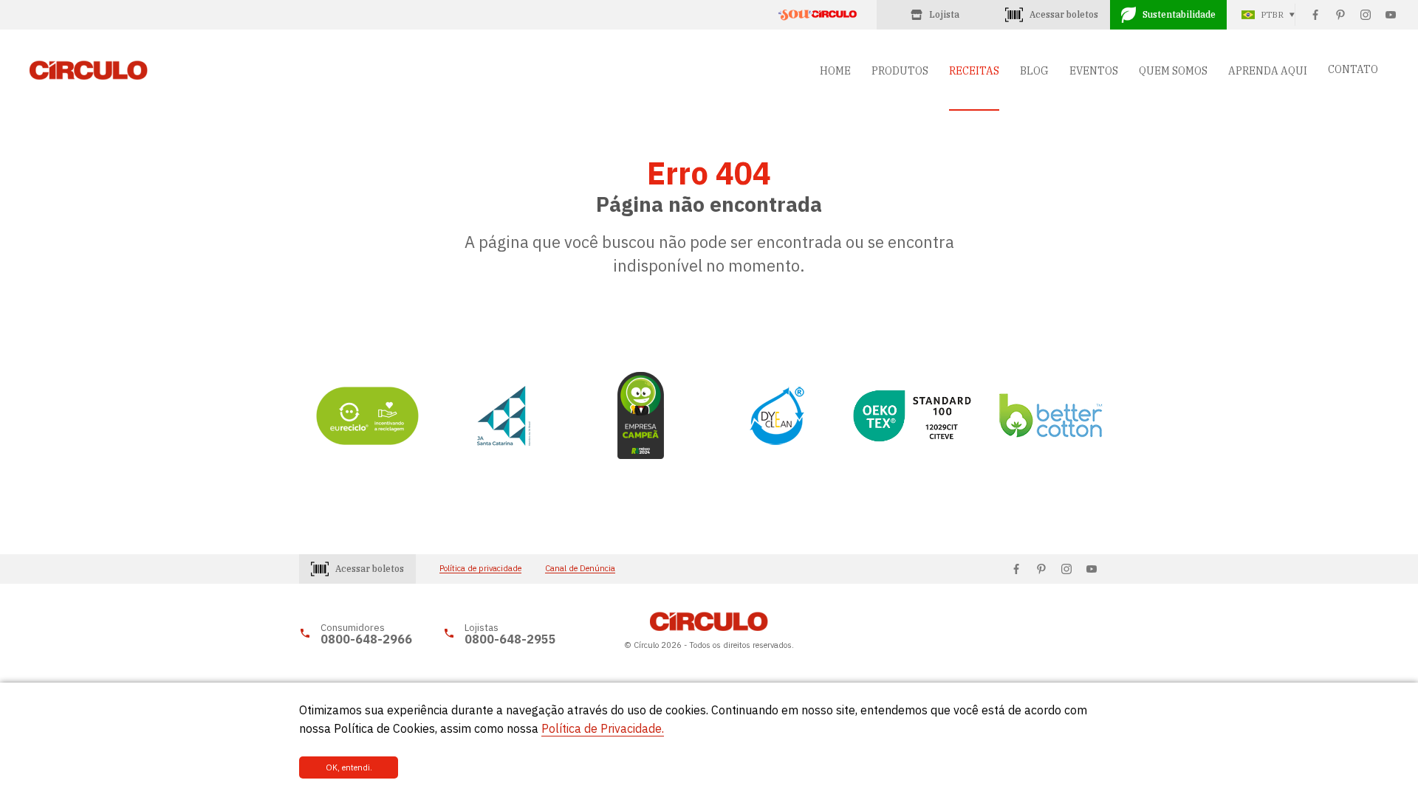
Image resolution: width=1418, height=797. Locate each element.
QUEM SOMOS (1173, 70)
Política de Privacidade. (602, 728)
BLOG (1034, 70)
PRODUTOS (899, 70)
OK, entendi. (349, 767)
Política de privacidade (480, 568)
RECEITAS (974, 70)
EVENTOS (1093, 70)
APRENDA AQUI (1267, 70)
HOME (835, 70)
